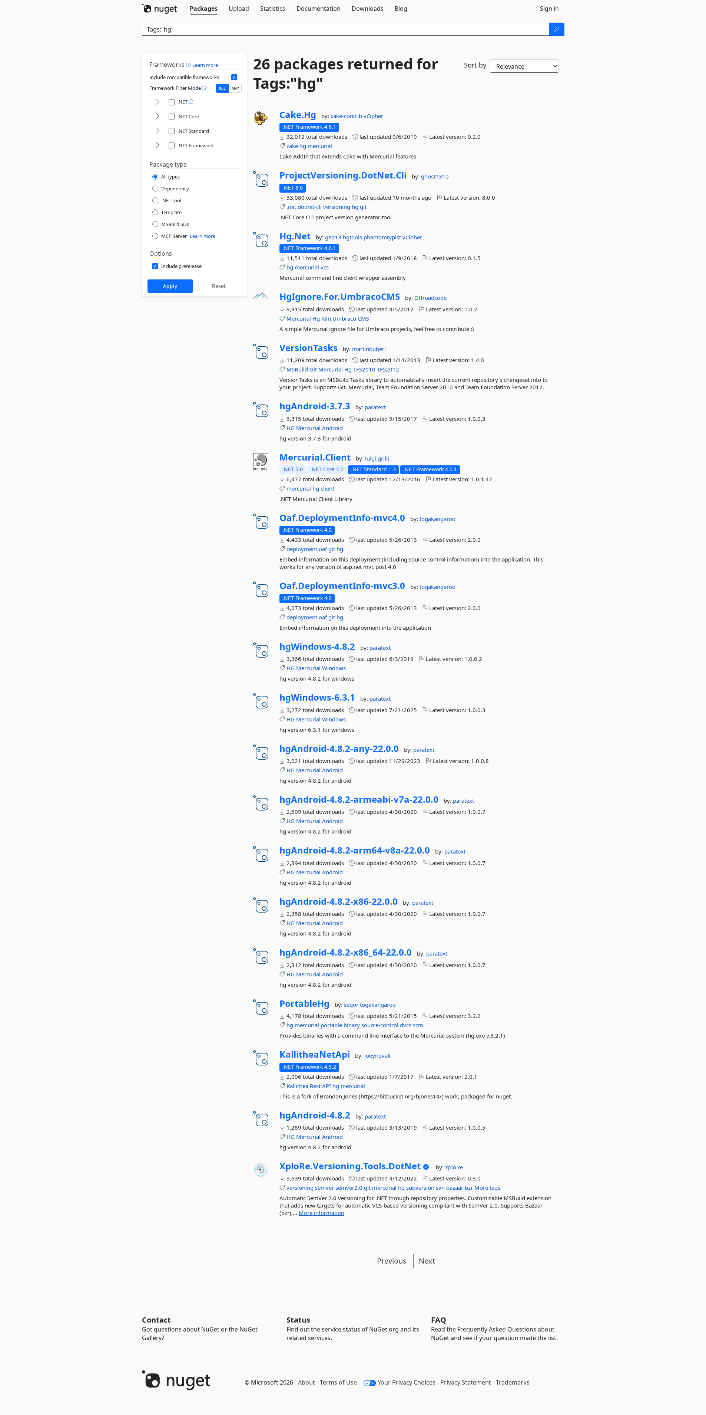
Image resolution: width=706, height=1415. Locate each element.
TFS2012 (388, 369)
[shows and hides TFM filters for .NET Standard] (157, 131)
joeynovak (377, 1055)
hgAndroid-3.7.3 (314, 406)
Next (427, 1261)
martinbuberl (369, 349)
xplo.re (454, 1167)
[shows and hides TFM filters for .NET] (157, 102)
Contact (156, 1320)
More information (321, 1212)
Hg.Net (295, 236)
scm (418, 1025)
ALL (222, 88)
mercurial (320, 146)
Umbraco (344, 318)
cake (292, 146)
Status (298, 1320)
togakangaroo (437, 519)
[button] (189, 64)
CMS (363, 318)
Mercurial (298, 318)
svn (440, 1187)
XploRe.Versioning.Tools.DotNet (350, 1166)
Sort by (475, 64)
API (326, 1086)
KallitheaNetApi (314, 1054)
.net (291, 206)
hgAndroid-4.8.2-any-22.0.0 (339, 748)
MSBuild (297, 369)
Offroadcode (430, 297)
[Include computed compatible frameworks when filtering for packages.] (234, 77)
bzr (469, 1187)
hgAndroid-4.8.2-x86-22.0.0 (338, 901)
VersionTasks (308, 348)
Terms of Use (338, 1382)
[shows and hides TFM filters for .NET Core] (157, 116)
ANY (235, 88)
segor (352, 1004)
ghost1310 (435, 176)
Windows (334, 668)
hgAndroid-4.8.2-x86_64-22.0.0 (345, 952)
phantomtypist (383, 237)
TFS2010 (364, 369)
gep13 (334, 237)
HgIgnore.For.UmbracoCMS (339, 296)
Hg (316, 318)
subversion (420, 1187)
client (327, 488)
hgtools (353, 237)
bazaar (454, 1187)
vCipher (373, 115)
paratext (375, 407)
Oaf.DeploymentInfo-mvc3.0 (342, 586)
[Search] (556, 29)
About (306, 1382)
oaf (323, 549)
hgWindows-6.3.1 (317, 697)
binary (352, 1025)
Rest (315, 1086)
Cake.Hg (297, 115)
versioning (336, 206)
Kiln (326, 318)
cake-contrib (347, 115)
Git (313, 369)
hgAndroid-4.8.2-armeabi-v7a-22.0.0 (358, 799)
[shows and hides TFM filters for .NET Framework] (157, 145)
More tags (487, 1187)
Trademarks (513, 1382)
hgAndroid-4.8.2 (314, 1115)
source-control (379, 1025)
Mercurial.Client (315, 457)
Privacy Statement (465, 1382)
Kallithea (297, 1086)
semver (324, 1187)
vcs (325, 267)
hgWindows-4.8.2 (317, 646)
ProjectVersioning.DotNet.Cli (343, 175)
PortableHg (304, 1003)
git (363, 206)
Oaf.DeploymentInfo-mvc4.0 (342, 518)
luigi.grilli (377, 458)
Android (332, 428)
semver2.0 (348, 1187)
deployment (301, 549)
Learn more (205, 65)
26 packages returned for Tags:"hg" (345, 73)
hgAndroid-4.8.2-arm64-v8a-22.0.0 (354, 850)
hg (302, 146)
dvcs (405, 1025)
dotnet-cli (310, 206)
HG (290, 428)
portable (331, 1025)
